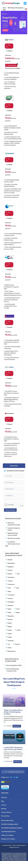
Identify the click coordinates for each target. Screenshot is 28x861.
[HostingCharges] (11, 3)
